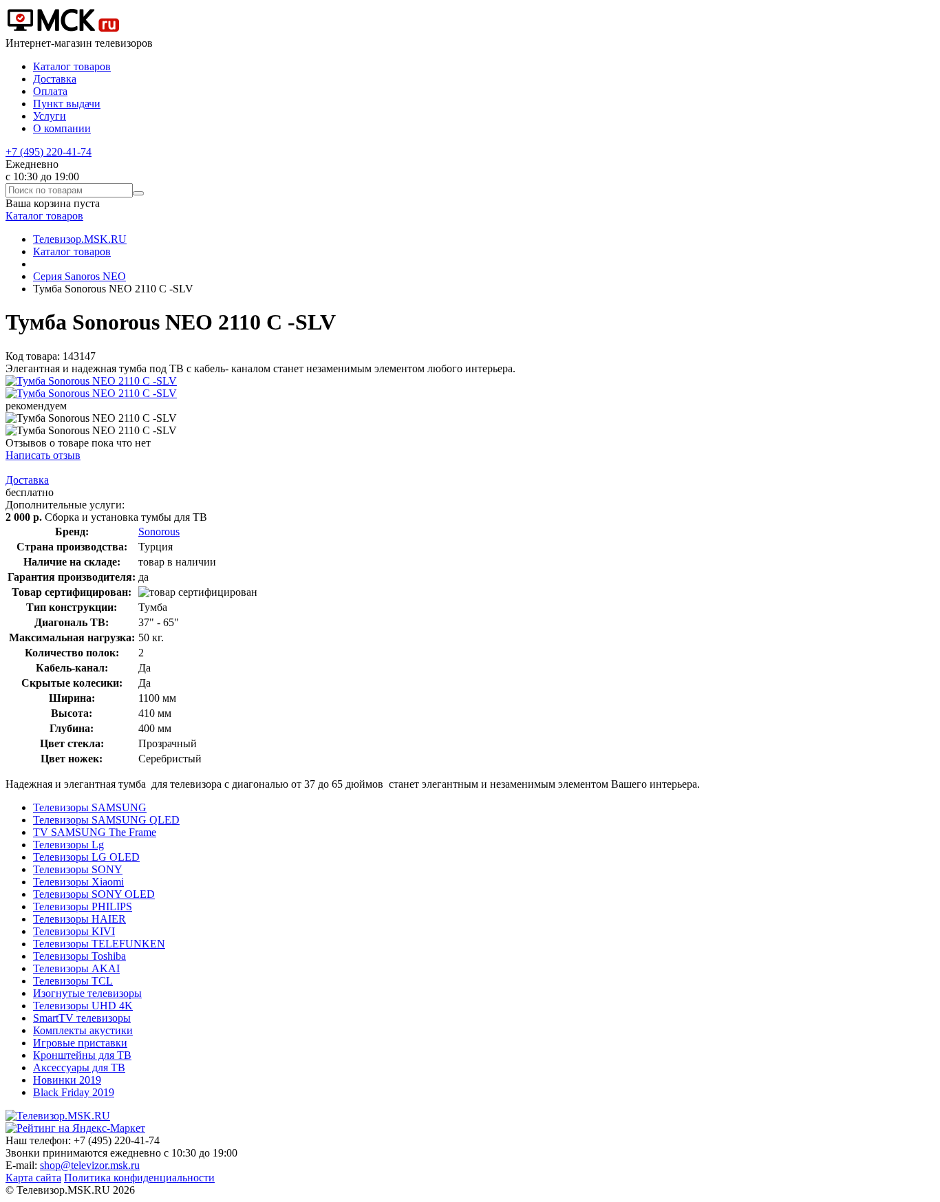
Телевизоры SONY (77, 869)
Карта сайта (33, 1177)
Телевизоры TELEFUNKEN (99, 943)
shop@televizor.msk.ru (90, 1165)
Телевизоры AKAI (76, 968)
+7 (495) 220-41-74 (49, 152)
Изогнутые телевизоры (87, 993)
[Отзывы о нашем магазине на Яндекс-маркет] (75, 1128)
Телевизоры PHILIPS (82, 906)
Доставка (54, 79)
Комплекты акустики (83, 1030)
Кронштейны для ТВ (82, 1055)
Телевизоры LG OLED (86, 857)
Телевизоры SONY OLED (94, 894)
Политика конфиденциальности (139, 1177)
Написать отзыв (43, 455)
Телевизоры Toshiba (79, 956)
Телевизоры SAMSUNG (90, 807)
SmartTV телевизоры (82, 1018)
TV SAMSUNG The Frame (94, 832)
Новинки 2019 (67, 1080)
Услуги (49, 116)
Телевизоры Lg (68, 844)
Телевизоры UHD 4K (83, 1005)
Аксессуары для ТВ (79, 1067)
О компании (62, 128)
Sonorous (159, 531)
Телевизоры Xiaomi (78, 882)
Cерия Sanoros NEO (79, 276)
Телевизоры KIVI (74, 931)
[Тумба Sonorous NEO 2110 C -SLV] (91, 381)
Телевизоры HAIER (79, 919)
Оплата (50, 91)
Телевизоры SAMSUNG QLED (106, 820)
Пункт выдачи (66, 103)
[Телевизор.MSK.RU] (63, 30)
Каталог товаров (72, 66)
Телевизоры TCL (73, 981)
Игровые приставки (80, 1043)
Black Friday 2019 (73, 1092)
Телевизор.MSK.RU (80, 239)
